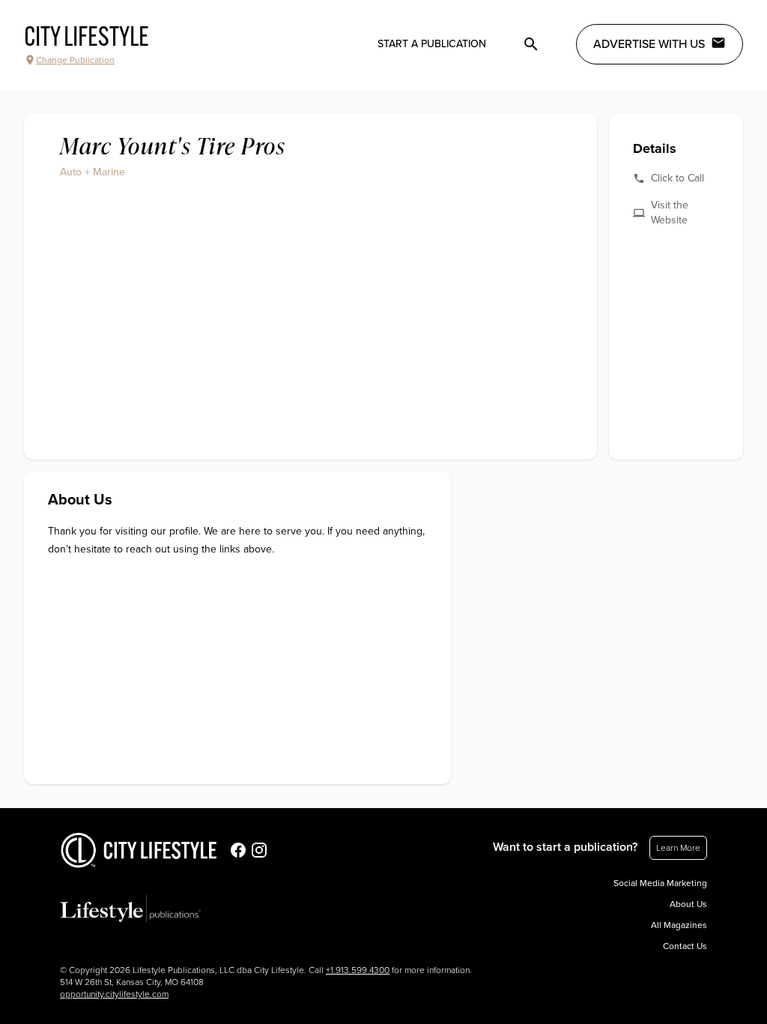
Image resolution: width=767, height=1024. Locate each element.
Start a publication (432, 43)
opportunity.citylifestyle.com (114, 994)
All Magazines (679, 925)
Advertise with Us (649, 44)
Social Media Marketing (660, 883)
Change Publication (75, 60)
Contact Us (685, 946)
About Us (688, 904)
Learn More (678, 848)
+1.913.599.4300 (357, 970)
